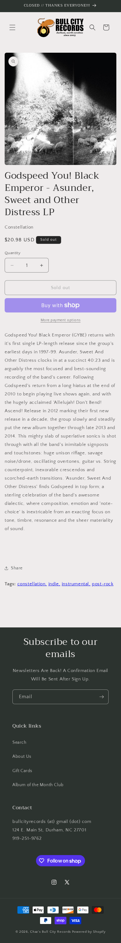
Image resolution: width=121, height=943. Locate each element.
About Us (21, 756)
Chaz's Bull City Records (50, 932)
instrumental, (76, 584)
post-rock (102, 584)
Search (19, 742)
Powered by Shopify (89, 932)
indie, (54, 584)
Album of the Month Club (38, 784)
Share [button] (17, 568)
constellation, (32, 584)
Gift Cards (22, 770)
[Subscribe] (101, 696)
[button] (12, 27)
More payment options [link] (61, 320)
